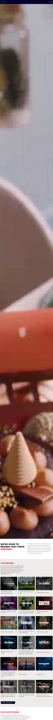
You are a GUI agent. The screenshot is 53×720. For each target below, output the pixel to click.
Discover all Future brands (7, 702)
